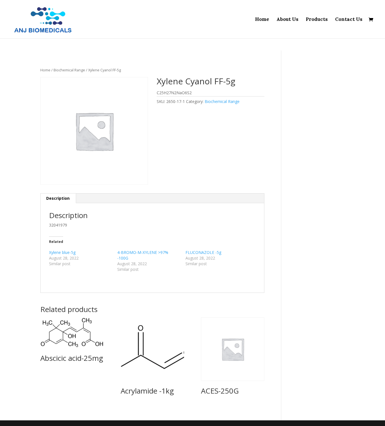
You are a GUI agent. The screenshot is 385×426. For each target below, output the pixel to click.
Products (317, 19)
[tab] (58, 198)
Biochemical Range (69, 70)
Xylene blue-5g (62, 252)
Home (262, 19)
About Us (287, 19)
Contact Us (348, 19)
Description (58, 198)
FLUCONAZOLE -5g (203, 252)
